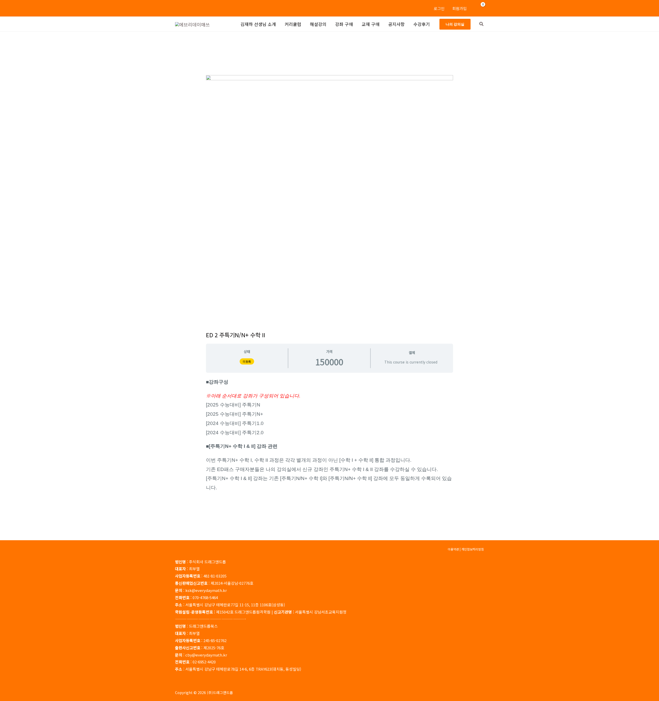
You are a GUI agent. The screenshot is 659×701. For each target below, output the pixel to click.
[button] (455, 24)
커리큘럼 (293, 24)
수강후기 (421, 24)
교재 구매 (370, 24)
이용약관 (453, 549)
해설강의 (318, 24)
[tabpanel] (329, 434)
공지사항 (396, 24)
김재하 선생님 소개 (258, 24)
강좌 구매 (344, 24)
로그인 (439, 8)
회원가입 (459, 8)
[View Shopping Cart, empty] (480, 8)
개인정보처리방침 (472, 549)
